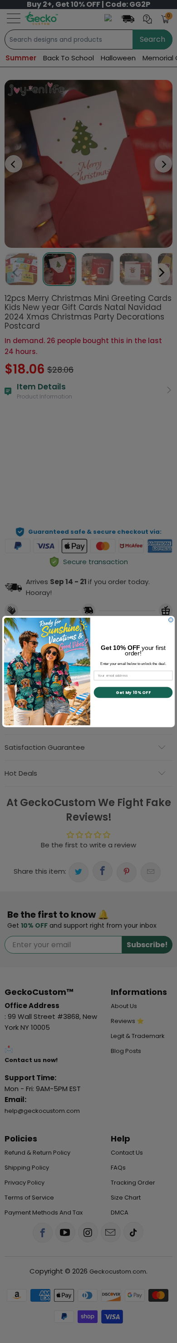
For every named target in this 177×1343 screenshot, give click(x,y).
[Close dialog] (170, 620)
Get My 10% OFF (133, 692)
